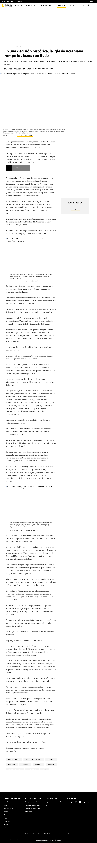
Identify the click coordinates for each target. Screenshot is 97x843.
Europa (51, 764)
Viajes (5, 818)
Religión (25, 764)
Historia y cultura (14, 46)
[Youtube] (84, 802)
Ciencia (6, 815)
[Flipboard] (80, 802)
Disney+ (92, 1)
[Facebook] (68, 802)
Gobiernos (32, 769)
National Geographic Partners (33, 805)
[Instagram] (76, 802)
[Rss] (89, 802)
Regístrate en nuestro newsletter (54, 802)
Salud (5, 805)
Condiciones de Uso (30, 833)
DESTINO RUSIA (13, 759)
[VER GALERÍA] (31, 170)
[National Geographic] (3, 5)
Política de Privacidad (44, 833)
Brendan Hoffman (46, 68)
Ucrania (38, 764)
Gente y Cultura (14, 769)
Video (5, 827)
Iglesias (51, 759)
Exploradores (28, 811)
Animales (6, 802)
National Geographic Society (33, 808)
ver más (75, 209)
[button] (31, 170)
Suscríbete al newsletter (12, 1)
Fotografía (6, 821)
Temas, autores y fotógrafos (32, 802)
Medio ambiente (8, 808)
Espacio (6, 824)
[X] (72, 802)
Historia (6, 811)
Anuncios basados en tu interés (61, 833)
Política (11, 764)
